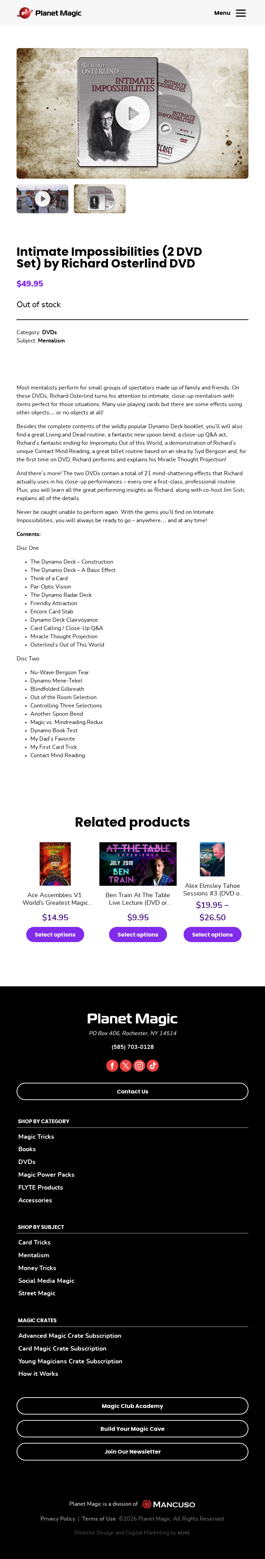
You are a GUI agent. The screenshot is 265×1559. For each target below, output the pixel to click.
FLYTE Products (40, 1187)
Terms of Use (99, 1519)
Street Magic (36, 1293)
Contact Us (132, 1092)
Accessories (35, 1200)
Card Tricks (34, 1242)
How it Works (38, 1374)
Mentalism (51, 341)
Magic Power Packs (46, 1175)
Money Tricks (37, 1268)
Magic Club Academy (132, 1406)
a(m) (184, 1532)
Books (27, 1149)
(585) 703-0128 (132, 1047)
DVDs (49, 332)
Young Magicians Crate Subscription (70, 1361)
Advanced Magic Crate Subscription (69, 1336)
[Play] (42, 198)
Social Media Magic (46, 1281)
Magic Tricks (36, 1137)
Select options (55, 935)
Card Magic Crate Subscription (62, 1348)
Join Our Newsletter (133, 1452)
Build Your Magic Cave (132, 1429)
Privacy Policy (57, 1519)
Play (132, 113)
